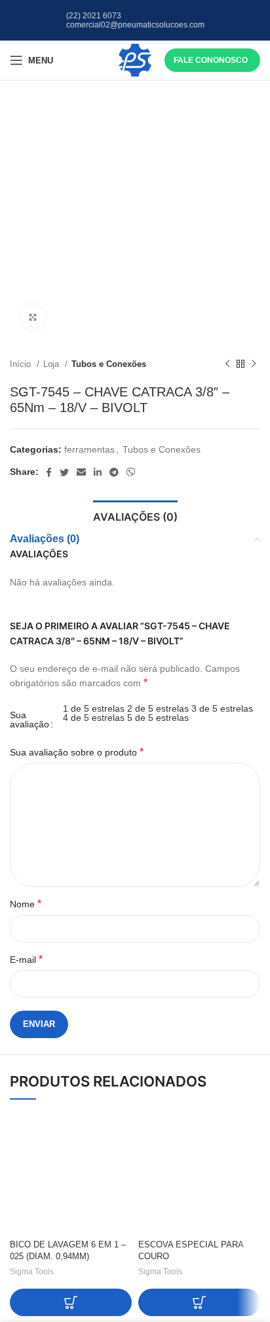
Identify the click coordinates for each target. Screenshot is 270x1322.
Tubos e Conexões (108, 364)
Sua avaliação (29, 719)
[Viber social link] (131, 472)
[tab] (135, 515)
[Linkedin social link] (98, 472)
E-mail (26, 959)
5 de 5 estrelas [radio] (158, 717)
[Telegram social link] (114, 472)
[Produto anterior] (227, 364)
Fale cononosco (211, 60)
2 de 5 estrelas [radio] (158, 708)
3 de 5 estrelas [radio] (222, 708)
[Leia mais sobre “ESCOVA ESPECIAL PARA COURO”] (199, 1302)
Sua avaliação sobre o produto (77, 751)
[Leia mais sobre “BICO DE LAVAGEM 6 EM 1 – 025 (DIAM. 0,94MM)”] (71, 1302)
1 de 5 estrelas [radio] (94, 708)
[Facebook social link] (49, 472)
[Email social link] (81, 472)
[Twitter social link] (64, 472)
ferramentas (89, 449)
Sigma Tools (32, 1271)
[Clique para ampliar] (33, 317)
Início (21, 364)
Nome (25, 903)
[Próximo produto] (253, 364)
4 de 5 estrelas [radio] (94, 717)
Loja (52, 364)
